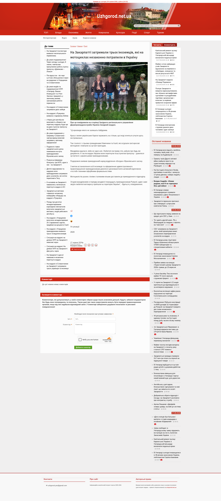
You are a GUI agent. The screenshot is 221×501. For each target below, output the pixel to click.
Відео (64, 38)
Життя (88, 32)
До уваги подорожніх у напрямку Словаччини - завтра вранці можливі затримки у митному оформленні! (56, 138)
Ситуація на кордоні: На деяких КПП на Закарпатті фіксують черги (57, 248)
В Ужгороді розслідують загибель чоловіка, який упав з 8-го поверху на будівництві (167, 152)
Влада (58, 32)
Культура (120, 32)
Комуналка (104, 32)
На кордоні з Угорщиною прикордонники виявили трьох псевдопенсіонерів (56, 231)
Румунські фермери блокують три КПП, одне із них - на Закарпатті (57, 162)
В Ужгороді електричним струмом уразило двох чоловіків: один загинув (165, 127)
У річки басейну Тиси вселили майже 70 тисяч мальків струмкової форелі (166, 276)
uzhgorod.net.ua (171, 487)
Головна (73, 46)
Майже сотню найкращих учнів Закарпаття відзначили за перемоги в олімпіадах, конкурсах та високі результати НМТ (166, 68)
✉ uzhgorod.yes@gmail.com (56, 485)
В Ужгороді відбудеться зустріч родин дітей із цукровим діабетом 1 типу (167, 367)
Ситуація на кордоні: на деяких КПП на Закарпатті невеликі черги (57, 240)
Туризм (160, 32)
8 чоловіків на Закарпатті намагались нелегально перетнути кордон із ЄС (56, 184)
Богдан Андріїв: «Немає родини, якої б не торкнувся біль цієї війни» (166, 183)
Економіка (73, 32)
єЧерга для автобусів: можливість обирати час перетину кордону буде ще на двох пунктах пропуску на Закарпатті (57, 124)
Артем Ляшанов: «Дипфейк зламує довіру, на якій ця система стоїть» (167, 406)
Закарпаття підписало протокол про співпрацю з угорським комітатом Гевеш (166, 203)
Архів (75, 38)
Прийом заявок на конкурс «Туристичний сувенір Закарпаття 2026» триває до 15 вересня (167, 265)
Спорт (147, 32)
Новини (79, 46)
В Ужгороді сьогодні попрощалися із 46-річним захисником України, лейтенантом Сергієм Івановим (166, 113)
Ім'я (70, 319)
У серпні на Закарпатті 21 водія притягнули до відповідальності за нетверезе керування (166, 284)
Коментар (67, 325)
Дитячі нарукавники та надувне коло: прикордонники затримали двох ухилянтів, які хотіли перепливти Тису (57, 173)
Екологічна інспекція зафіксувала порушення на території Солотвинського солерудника (167, 293)
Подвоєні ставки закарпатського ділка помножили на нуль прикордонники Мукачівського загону (55, 151)
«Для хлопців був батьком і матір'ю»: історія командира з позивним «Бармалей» (165, 419)
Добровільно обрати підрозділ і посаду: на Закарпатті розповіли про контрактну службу (166, 398)
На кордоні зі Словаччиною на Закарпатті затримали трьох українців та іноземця (57, 266)
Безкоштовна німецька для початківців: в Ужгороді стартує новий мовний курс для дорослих (167, 375)
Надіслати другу (78, 249)
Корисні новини (89, 38)
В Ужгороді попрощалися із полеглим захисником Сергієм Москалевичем (165, 256)
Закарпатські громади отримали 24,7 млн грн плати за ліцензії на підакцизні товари (166, 358)
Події (134, 32)
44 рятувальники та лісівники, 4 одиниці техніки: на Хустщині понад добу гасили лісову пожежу (167, 318)
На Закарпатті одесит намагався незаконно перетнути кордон (55, 257)
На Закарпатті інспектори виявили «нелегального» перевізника (57, 53)
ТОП (46, 32)
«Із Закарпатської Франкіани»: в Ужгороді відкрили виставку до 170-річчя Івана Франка (166, 329)
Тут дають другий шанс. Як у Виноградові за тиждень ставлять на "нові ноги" (167, 222)
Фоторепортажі (49, 38)
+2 (71, 211)
